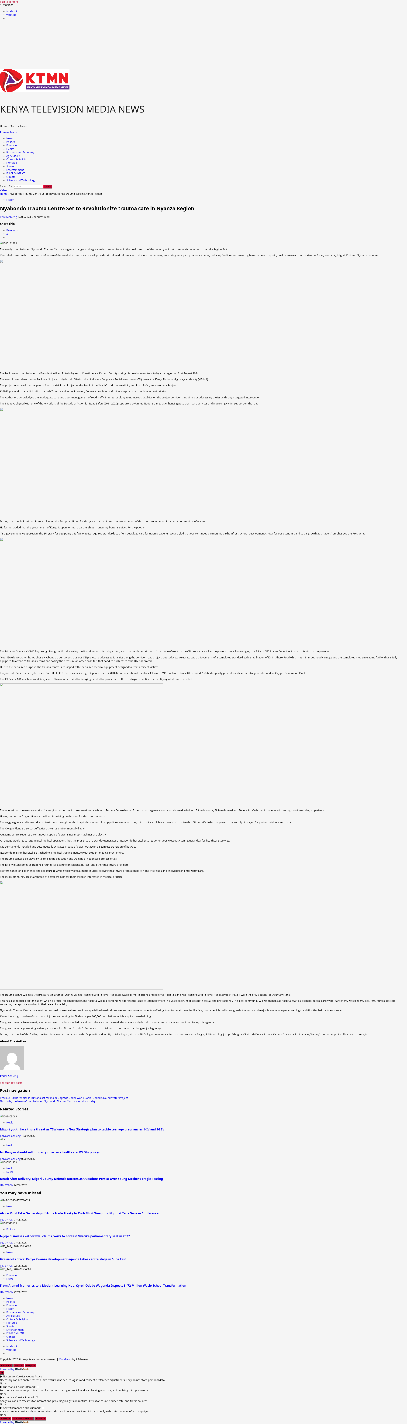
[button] (8, 132)
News (9, 138)
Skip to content (9, 1)
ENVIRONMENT (15, 173)
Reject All (18, 1365)
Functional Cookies (14, 1387)
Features (11, 163)
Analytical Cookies (13, 1397)
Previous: (64, 1098)
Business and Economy (20, 152)
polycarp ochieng (10, 1136)
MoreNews (65, 1359)
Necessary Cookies (14, 1376)
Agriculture (13, 156)
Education (12, 145)
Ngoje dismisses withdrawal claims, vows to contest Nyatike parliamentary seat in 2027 (65, 1236)
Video (3, 190)
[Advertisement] (203, 45)
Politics (10, 142)
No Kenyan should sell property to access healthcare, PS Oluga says (50, 1152)
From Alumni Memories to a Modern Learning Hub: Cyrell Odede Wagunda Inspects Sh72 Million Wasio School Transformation (93, 1285)
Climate (10, 177)
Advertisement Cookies (17, 1408)
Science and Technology (20, 180)
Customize (6, 1365)
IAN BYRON (7, 1185)
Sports (10, 166)
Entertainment (15, 170)
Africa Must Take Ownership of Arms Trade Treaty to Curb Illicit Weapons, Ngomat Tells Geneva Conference (79, 1213)
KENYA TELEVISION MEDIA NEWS (72, 109)
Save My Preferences (22, 1418)
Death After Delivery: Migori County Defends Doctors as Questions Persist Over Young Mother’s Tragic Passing (81, 1179)
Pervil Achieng (8, 217)
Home (3, 193)
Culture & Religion (17, 159)
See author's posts (11, 1083)
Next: (48, 1101)
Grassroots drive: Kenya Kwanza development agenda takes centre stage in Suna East (63, 1259)
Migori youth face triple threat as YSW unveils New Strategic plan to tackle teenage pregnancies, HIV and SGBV (82, 1129)
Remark (30, 1387)
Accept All (30, 1365)
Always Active (34, 1376)
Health (10, 149)
